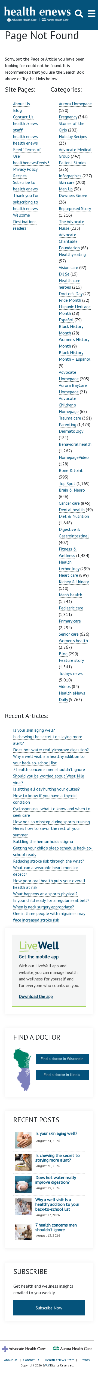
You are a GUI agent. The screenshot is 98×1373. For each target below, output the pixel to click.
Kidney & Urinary (73, 581)
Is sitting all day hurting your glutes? (46, 789)
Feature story (71, 660)
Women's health (73, 640)
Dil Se (64, 274)
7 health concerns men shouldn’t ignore (49, 769)
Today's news (71, 673)
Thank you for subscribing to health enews (26, 202)
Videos (65, 686)
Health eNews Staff (59, 1360)
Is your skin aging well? (34, 730)
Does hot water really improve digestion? (51, 749)
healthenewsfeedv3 (31, 162)
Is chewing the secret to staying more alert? (57, 1158)
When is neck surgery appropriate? (43, 907)
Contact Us (23, 116)
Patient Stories (72, 162)
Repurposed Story (75, 208)
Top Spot (67, 483)
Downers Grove (73, 195)
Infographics (70, 175)
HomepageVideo (74, 457)
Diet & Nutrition (74, 516)
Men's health (70, 594)
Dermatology (71, 431)
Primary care (70, 621)
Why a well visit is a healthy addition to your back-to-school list (57, 1204)
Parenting (67, 424)
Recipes (20, 175)
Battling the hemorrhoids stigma (43, 841)
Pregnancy (68, 116)
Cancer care (69, 503)
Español (66, 319)
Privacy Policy (25, 169)
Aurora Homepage (75, 103)
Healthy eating (72, 254)
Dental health (72, 509)
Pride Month (70, 300)
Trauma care (70, 418)
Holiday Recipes (73, 136)
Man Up (66, 189)
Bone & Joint (71, 470)
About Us (21, 103)
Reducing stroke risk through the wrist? (48, 861)
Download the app (36, 996)
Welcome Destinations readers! (24, 221)
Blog (17, 110)
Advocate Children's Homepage (69, 405)
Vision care (68, 267)
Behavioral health (75, 444)
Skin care (67, 182)
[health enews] (37, 15)
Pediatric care (71, 608)
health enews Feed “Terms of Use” (27, 149)
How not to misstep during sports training (51, 821)
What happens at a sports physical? (45, 893)
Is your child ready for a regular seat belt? (51, 900)
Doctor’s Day (70, 293)
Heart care (68, 575)
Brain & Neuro (72, 490)
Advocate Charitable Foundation (69, 241)
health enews (25, 136)
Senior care (69, 634)
